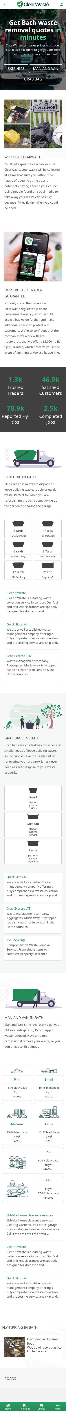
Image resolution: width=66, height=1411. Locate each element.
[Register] (62, 4)
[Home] (33, 4)
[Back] (4, 4)
